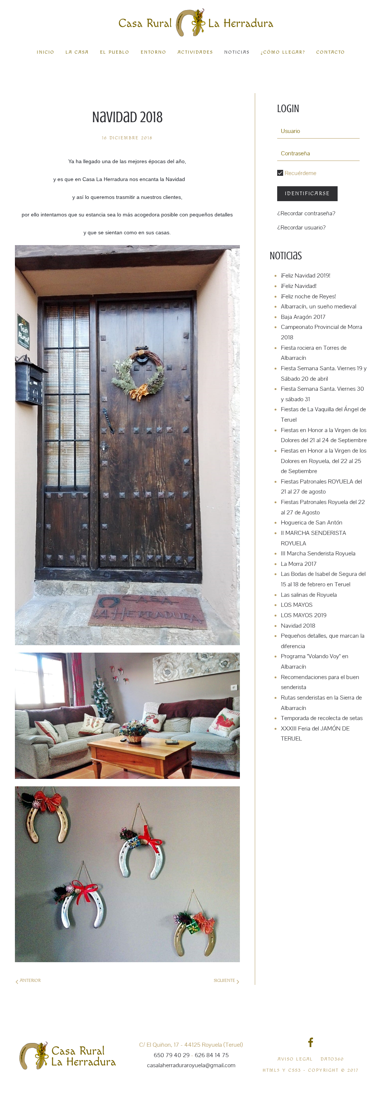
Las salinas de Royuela (309, 595)
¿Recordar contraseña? (306, 213)
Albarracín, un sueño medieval (318, 306)
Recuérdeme (299, 173)
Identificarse (307, 194)
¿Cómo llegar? (283, 52)
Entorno (153, 52)
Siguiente (225, 980)
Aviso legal (295, 1059)
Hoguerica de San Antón (311, 523)
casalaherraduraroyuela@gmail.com (191, 1065)
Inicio (45, 52)
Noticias (237, 52)
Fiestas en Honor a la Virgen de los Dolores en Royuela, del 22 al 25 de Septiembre (323, 461)
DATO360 (332, 1059)
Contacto (330, 52)
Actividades (195, 52)
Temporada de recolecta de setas (322, 718)
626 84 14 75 (212, 1055)
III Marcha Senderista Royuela (318, 553)
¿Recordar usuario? (301, 228)
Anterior (29, 980)
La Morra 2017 (299, 564)
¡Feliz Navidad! (298, 286)
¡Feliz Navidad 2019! (305, 276)
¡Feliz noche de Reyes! (308, 296)
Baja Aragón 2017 (303, 317)
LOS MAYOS (297, 605)
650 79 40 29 (172, 1055)
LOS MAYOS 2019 (303, 615)
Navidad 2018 (298, 626)
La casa (77, 52)
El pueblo (114, 52)
